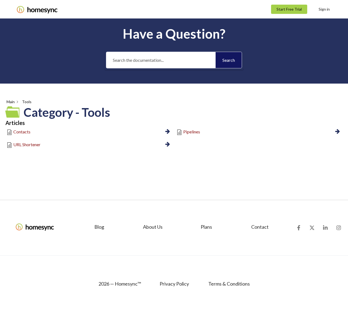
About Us (153, 227)
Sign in (324, 9)
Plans (206, 227)
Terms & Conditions (228, 284)
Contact (260, 227)
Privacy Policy (174, 284)
